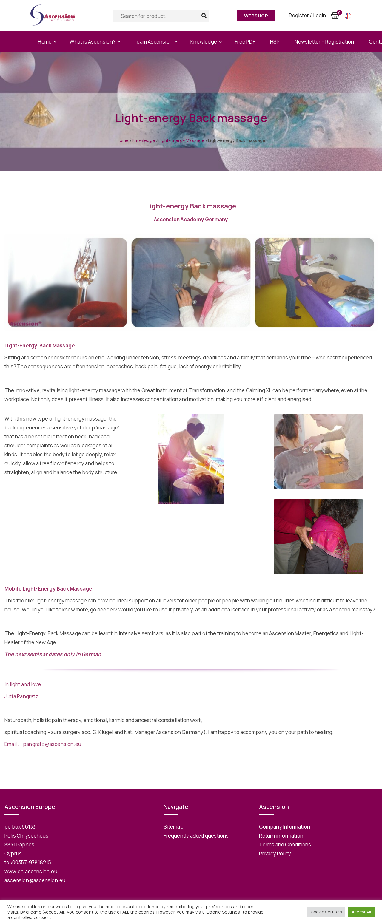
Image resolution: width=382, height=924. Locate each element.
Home (45, 41)
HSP (275, 41)
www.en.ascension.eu (30, 871)
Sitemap (173, 826)
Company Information (284, 826)
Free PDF (245, 41)
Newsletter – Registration (324, 41)
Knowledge (203, 41)
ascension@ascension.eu (34, 880)
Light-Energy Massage (182, 140)
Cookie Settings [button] (326, 911)
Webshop (256, 16)
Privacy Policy (275, 853)
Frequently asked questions (196, 835)
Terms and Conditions (285, 844)
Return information (281, 835)
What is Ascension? (92, 41)
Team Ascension (152, 41)
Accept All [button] (361, 911)
